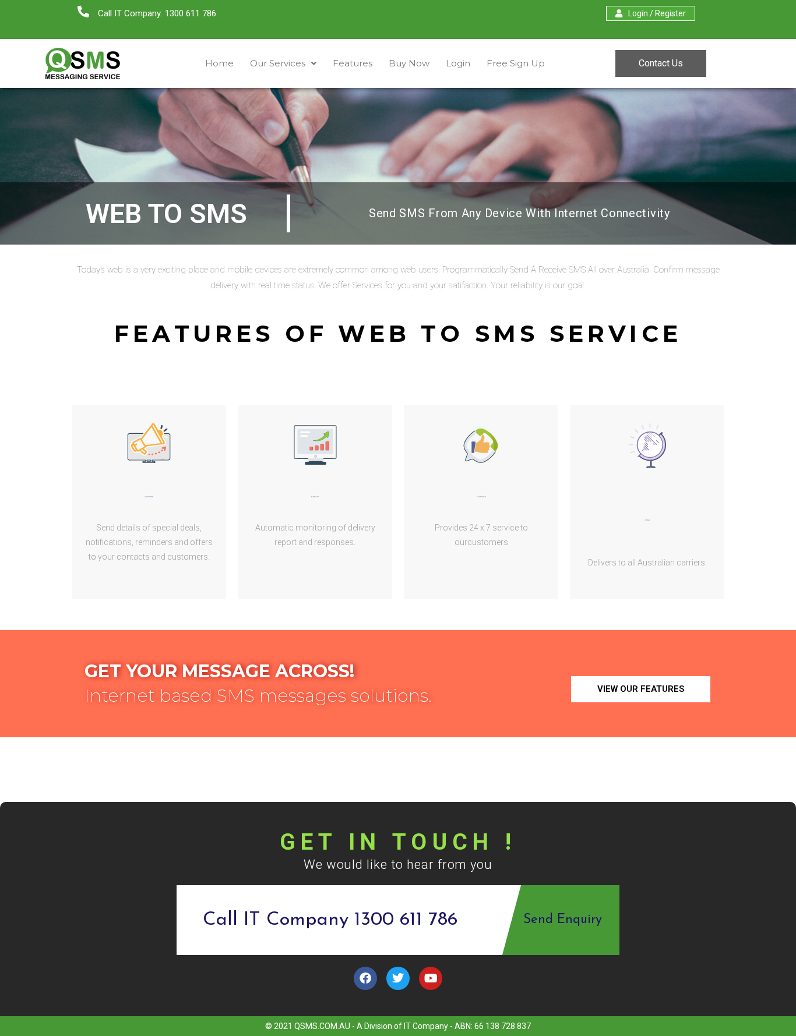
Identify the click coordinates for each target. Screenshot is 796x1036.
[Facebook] (365, 978)
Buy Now (409, 63)
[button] (283, 63)
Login (458, 63)
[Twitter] (398, 978)
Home (219, 63)
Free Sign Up (516, 63)
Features (352, 63)
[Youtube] (430, 978)
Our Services (277, 63)
